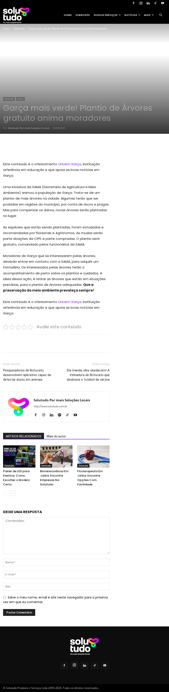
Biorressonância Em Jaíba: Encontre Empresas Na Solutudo (54, 477)
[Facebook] (133, 3)
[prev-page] (6, 493)
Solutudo (19, 28)
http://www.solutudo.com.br (50, 406)
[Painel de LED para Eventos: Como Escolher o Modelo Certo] (19, 456)
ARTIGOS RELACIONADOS (23, 436)
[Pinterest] (53, 148)
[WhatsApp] (63, 148)
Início (6, 28)
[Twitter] (43, 148)
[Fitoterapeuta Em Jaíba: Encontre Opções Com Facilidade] (93, 456)
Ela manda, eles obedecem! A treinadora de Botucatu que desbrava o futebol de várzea (88, 375)
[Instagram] (141, 3)
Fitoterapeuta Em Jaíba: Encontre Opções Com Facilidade (90, 477)
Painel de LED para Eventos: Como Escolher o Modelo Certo (16, 477)
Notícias (130, 15)
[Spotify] (61, 415)
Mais (147, 15)
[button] (160, 15)
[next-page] (13, 493)
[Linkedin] (148, 3)
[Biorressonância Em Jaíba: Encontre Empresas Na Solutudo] (56, 456)
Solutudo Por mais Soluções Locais (29, 128)
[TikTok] (155, 3)
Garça (20, 98)
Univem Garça (69, 164)
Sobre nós (82, 15)
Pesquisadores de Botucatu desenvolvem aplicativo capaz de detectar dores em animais (27, 375)
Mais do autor (56, 436)
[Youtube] (162, 3)
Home (68, 15)
